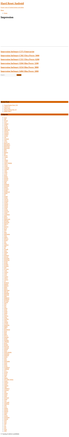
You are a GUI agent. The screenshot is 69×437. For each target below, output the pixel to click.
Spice (5, 360)
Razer (5, 343)
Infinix (6, 237)
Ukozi (5, 384)
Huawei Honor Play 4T (10, 109)
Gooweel (6, 211)
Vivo (5, 401)
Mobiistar (6, 293)
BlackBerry (7, 145)
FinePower (7, 192)
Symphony (7, 367)
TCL (5, 370)
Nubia (5, 313)
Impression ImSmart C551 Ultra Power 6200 (20, 59)
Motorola (6, 295)
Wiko (5, 414)
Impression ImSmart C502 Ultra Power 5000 (20, 55)
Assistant (6, 139)
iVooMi (6, 249)
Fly (5, 195)
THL (5, 376)
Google (6, 210)
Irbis (5, 246)
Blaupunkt (7, 148)
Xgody (6, 416)
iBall (5, 229)
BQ (5, 154)
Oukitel (6, 322)
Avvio (5, 142)
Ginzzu (6, 205)
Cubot (5, 172)
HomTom (6, 222)
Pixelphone (7, 329)
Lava (5, 275)
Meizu (5, 288)
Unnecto (6, 390)
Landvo (6, 272)
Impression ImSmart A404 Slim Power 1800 (20, 71)
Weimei (6, 410)
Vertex (5, 394)
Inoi (5, 242)
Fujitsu (6, 198)
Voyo (5, 407)
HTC (5, 225)
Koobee (6, 264)
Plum (5, 332)
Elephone (6, 184)
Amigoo (6, 134)
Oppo (5, 320)
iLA (5, 231)
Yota (5, 423)
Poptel (5, 338)
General (6, 201)
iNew (5, 235)
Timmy (6, 378)
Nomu (5, 311)
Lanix (5, 273)
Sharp (5, 351)
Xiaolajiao (7, 417)
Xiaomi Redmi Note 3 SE (11, 105)
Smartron (6, 355)
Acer (5, 122)
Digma (6, 176)
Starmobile (7, 361)
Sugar (5, 363)
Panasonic (6, 325)
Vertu (5, 396)
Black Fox (7, 143)
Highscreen (7, 219)
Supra (5, 364)
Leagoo (6, 276)
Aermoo (6, 123)
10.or (5, 117)
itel (5, 248)
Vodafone (6, 404)
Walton (6, 408)
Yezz (5, 422)
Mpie (5, 296)
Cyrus (5, 173)
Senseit (6, 349)
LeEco (6, 278)
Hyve (5, 228)
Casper (6, 157)
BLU (5, 151)
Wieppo (6, 411)
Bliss (5, 149)
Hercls (5, 217)
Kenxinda (6, 258)
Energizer (6, 186)
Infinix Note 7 (8, 111)
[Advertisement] (34, 32)
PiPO (5, 328)
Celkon (6, 160)
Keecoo (6, 257)
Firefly (6, 193)
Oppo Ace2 (7, 108)
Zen (5, 426)
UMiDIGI (6, 388)
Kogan (6, 261)
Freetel (6, 196)
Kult (5, 267)
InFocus (6, 239)
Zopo (5, 429)
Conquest (6, 167)
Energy (6, 187)
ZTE (5, 431)
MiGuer (6, 292)
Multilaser (6, 298)
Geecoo (6, 199)
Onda (5, 317)
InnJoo (6, 240)
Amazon (6, 133)
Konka (6, 263)
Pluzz (5, 334)
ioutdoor (6, 245)
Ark (5, 137)
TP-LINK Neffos (8, 379)
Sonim (5, 357)
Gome (5, 208)
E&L (5, 183)
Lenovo (6, 279)
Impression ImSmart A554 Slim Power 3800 (20, 67)
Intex (5, 243)
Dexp (5, 175)
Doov (5, 181)
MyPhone (6, 299)
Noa (5, 307)
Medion (6, 284)
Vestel (5, 399)
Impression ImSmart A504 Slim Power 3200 (20, 63)
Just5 (5, 254)
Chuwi (6, 164)
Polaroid (6, 337)
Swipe (5, 366)
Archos (6, 136)
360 (5, 119)
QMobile (6, 341)
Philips (6, 326)
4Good (6, 120)
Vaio (5, 391)
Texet (5, 375)
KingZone (7, 260)
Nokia (5, 308)
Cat (5, 158)
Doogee (6, 178)
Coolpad (6, 169)
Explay (6, 190)
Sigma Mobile (8, 352)
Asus (5, 140)
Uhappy (6, 382)
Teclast (6, 372)
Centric (6, 161)
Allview (6, 131)
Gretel (5, 213)
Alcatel (6, 127)
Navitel (6, 302)
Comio (6, 166)
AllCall (6, 128)
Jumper (6, 252)
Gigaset (6, 204)
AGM (5, 125)
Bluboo (6, 152)
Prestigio (6, 340)
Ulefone (6, 385)
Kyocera (6, 269)
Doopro (6, 179)
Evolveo (6, 189)
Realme (6, 344)
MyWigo (6, 301)
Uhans (5, 381)
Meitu (5, 287)
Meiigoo (6, 285)
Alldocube (7, 130)
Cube (5, 170)
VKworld (6, 402)
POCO (6, 335)
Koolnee (6, 266)
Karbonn (6, 255)
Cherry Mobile (8, 163)
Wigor (5, 413)
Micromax (7, 290)
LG (5, 281)
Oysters (6, 323)
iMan (5, 232)
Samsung (6, 348)
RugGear (6, 346)
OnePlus (6, 319)
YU (5, 425)
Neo (5, 305)
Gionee (6, 207)
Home (5, 13)
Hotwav (6, 223)
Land (5, 270)
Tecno (5, 373)
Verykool (6, 397)
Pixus (5, 331)
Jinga (5, 251)
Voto (5, 405)
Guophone (7, 214)
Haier (5, 216)
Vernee (6, 393)
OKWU (6, 316)
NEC (5, 304)
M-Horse (6, 282)
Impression (7, 234)
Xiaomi (6, 419)
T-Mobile (6, 369)
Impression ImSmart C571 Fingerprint (17, 51)
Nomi (5, 310)
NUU (5, 314)
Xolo (5, 420)
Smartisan (6, 354)
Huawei (6, 226)
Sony (5, 358)
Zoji (5, 428)
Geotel (6, 202)
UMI (5, 387)
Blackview (7, 146)
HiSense (6, 220)
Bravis (5, 155)
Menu (2, 10)
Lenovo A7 (7, 106)
